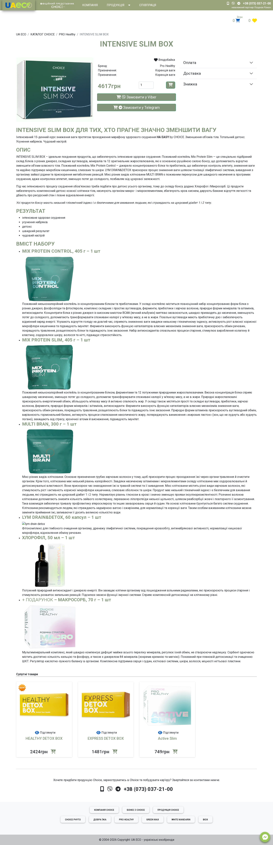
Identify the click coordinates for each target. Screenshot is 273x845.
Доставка (192, 73)
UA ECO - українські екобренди (152, 839)
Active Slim (167, 738)
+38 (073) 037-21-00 (148, 789)
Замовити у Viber (141, 97)
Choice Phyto (73, 819)
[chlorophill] (50, 565)
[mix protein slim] (50, 278)
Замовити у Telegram (141, 107)
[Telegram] (118, 789)
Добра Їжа (99, 819)
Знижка (190, 84)
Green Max (152, 819)
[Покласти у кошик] (170, 85)
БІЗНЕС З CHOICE (136, 810)
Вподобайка (166, 60)
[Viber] (109, 789)
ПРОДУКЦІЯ (115, 5)
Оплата (189, 62)
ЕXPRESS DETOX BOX (106, 738)
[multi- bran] (50, 451)
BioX (205, 819)
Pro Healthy (126, 819)
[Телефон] (102, 789)
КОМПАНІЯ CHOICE (104, 810)
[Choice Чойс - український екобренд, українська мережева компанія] (18, 5)
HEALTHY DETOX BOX (44, 738)
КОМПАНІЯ (90, 5)
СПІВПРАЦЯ (147, 5)
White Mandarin (181, 819)
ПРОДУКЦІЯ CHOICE (168, 810)
